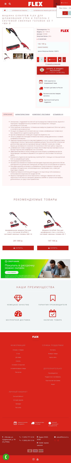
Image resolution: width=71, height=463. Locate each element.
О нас (18, 353)
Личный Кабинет (18, 396)
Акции (53, 384)
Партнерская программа (53, 380)
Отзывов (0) (58, 114)
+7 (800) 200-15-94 (28, 440)
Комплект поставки (41, 114)
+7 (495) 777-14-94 (28, 437)
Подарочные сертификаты (53, 377)
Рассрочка (18, 372)
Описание (8, 114)
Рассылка (18, 407)
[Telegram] (58, 440)
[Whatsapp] (55, 440)
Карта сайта (52, 357)
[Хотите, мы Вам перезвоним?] (6, 457)
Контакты (53, 350)
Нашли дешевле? (43, 47)
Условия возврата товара (18, 368)
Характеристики (22, 114)
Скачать (18, 361)
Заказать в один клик (53, 64)
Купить (52, 59)
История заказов (18, 400)
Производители (53, 373)
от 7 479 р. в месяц (55, 70)
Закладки (18, 404)
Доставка (18, 357)
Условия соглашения (18, 365)
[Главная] (5, 10)
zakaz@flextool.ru (62, 437)
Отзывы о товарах (18, 350)
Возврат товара (53, 353)
